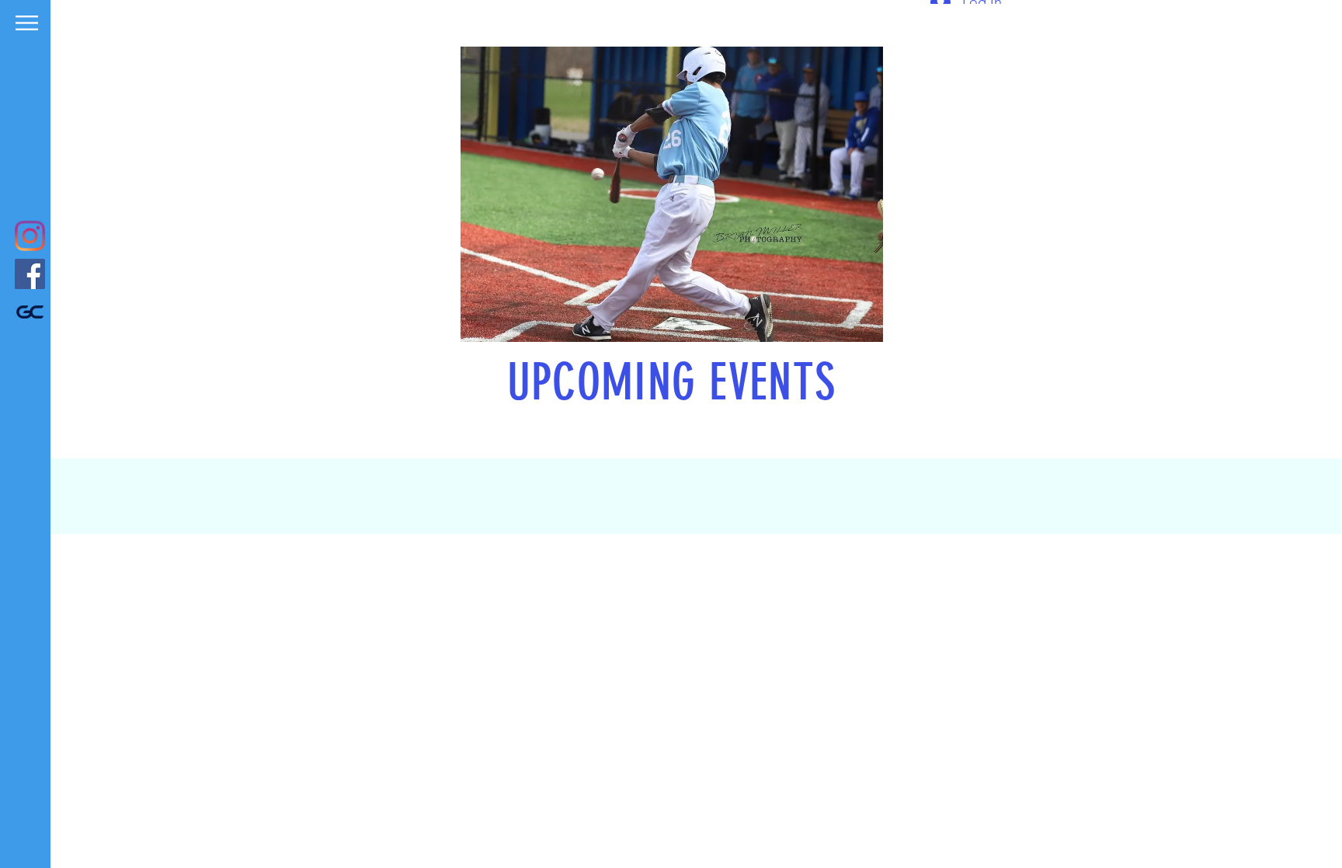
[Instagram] (30, 236)
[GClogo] (30, 312)
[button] (27, 23)
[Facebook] (30, 274)
